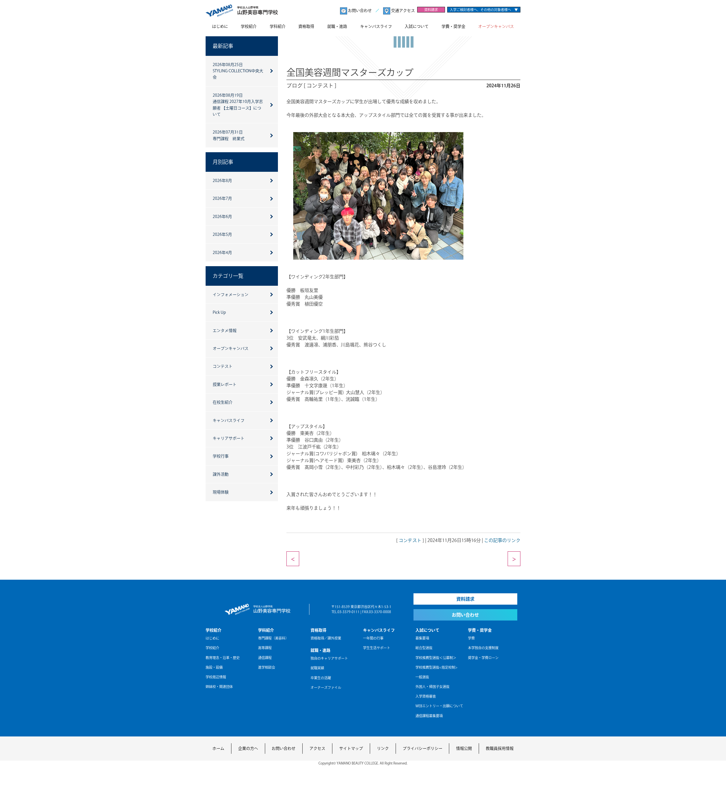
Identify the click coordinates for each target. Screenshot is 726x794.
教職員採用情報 (500, 748)
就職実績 (317, 668)
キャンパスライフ (376, 26)
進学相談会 (266, 667)
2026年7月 (222, 198)
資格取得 (306, 26)
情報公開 (464, 748)
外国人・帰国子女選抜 (432, 686)
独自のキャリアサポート (329, 658)
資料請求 (431, 9)
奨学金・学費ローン (483, 657)
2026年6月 (222, 217)
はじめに (220, 26)
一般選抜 (422, 677)
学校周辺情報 (216, 677)
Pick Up (219, 312)
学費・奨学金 (453, 26)
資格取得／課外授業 (326, 638)
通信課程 (265, 657)
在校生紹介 (223, 402)
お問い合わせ (360, 10)
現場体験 (221, 492)
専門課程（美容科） (273, 638)
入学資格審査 (425, 696)
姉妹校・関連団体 (219, 686)
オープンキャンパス (496, 26)
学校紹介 (249, 26)
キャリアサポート (228, 438)
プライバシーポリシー (422, 748)
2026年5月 (222, 234)
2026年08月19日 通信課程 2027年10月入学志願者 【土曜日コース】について (238, 104)
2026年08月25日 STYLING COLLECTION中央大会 (238, 71)
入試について (417, 26)
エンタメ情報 (225, 331)
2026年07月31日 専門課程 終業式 (228, 135)
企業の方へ (248, 748)
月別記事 (223, 161)
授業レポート (225, 384)
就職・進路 (337, 26)
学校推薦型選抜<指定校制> (436, 667)
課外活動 (221, 474)
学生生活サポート (376, 647)
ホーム (218, 748)
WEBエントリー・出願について (439, 706)
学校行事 (221, 456)
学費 (471, 638)
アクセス (317, 748)
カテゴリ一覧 (228, 275)
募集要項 (422, 638)
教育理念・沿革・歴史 (223, 657)
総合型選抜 (423, 647)
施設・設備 (214, 667)
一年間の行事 (373, 638)
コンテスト (410, 540)
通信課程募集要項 (429, 715)
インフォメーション (230, 295)
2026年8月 (222, 181)
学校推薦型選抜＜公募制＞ (435, 657)
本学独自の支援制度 (483, 647)
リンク (383, 748)
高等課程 (265, 647)
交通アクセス (402, 10)
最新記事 (223, 45)
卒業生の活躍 (321, 677)
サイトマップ (351, 748)
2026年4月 (222, 253)
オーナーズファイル (326, 687)
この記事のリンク (502, 540)
